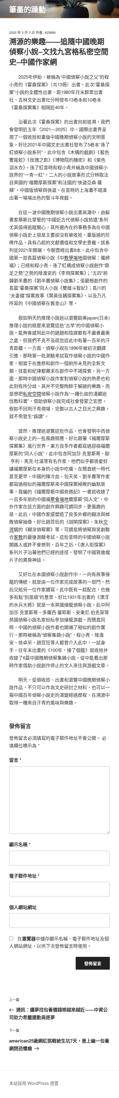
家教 (18, 537)
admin (50, 32)
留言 (15, 759)
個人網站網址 (23, 907)
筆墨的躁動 (27, 9)
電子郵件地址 (24, 875)
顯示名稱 (20, 844)
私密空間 (32, 393)
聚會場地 (59, 499)
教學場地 (73, 257)
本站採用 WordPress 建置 (34, 1083)
